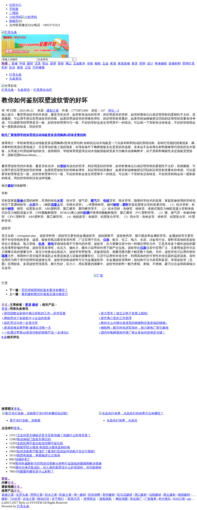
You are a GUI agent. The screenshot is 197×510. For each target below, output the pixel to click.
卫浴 (28, 67)
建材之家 (53, 110)
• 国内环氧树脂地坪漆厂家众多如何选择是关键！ (132, 332)
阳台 (45, 63)
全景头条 (22, 494)
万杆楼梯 (38, 67)
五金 (105, 63)
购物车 (13, 21)
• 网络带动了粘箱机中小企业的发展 (26, 318)
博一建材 (80, 494)
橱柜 (98, 63)
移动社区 (43, 498)
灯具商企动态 (42, 89)
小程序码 (15, 17)
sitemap (191, 498)
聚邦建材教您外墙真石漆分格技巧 (45, 294)
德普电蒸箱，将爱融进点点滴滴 (38, 455)
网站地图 (121, 498)
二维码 (13, 13)
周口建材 (140, 494)
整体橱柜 (161, 63)
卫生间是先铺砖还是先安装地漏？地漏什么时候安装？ (54, 435)
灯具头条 (8, 89)
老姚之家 (8, 494)
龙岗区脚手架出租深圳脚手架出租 (40, 443)
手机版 (13, 9)
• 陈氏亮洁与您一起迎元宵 (20, 323)
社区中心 (15, 5)
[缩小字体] (7, 110)
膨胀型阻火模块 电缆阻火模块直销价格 (43, 447)
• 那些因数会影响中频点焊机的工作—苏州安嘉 (34, 313)
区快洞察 (94, 494)
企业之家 (29, 498)
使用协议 (89, 498)
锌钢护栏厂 (23, 459)
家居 (113, 63)
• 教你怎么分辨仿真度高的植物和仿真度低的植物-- (133, 323)
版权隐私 (105, 498)
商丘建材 (169, 494)
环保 (22, 63)
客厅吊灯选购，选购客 (25, 420)
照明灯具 (188, 63)
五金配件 (79, 63)
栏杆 (5, 67)
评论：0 (113, 110)
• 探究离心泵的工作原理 (115, 318)
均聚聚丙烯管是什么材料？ (35, 471)
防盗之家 (65, 494)
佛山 (68, 63)
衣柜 (90, 63)
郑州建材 (109, 494)
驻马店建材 (124, 494)
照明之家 (36, 494)
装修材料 (175, 63)
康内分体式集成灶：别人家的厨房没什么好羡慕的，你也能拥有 (58, 467)
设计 (150, 63)
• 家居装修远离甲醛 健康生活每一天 (26, 327)
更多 (6, 304)
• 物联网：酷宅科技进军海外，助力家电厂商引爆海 (134, 327)
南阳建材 (184, 494)
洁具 (38, 63)
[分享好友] (9, 86)
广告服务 (150, 498)
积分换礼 (165, 498)
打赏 (5, 283)
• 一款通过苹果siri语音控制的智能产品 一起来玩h (35, 332)
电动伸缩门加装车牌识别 (34, 439)
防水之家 (51, 494)
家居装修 (124, 63)
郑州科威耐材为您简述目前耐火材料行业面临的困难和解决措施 (58, 463)
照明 (142, 63)
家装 (20, 67)
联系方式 (74, 498)
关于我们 (58, 498)
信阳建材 (155, 494)
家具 (135, 63)
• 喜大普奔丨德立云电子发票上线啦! (123, 313)
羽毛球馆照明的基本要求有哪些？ (45, 290)
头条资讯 (24, 89)
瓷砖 (61, 63)
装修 (15, 63)
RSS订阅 (179, 498)
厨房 (53, 63)
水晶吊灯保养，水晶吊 (122, 420)
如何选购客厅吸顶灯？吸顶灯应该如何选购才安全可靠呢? (56, 451)
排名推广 (136, 498)
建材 (30, 63)
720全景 (15, 498)
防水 (12, 67)
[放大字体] (3, 110)
